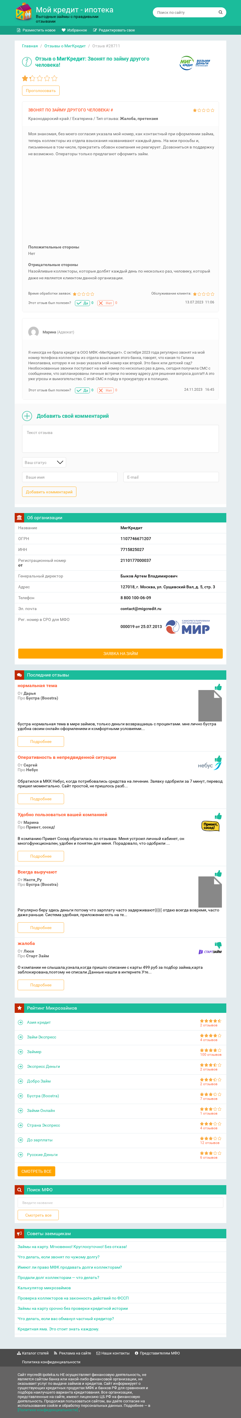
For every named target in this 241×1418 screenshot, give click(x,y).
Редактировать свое (117, 30)
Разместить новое (39, 30)
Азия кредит (39, 1022)
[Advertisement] (121, 202)
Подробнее (40, 741)
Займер (34, 1051)
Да (85, 303)
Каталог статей (35, 1353)
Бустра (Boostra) (43, 1095)
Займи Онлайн (41, 1110)
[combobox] (44, 462)
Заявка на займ (120, 653)
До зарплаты (40, 1140)
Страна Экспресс (43, 1125)
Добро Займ (39, 1081)
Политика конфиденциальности (51, 1362)
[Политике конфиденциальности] (48, 1410)
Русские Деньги (42, 1154)
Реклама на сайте (75, 1353)
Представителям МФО (160, 1353)
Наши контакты (115, 1353)
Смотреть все (36, 1171)
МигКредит (71, 59)
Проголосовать (41, 90)
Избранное (77, 30)
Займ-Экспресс (41, 1037)
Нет (109, 303)
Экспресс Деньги (43, 1066)
